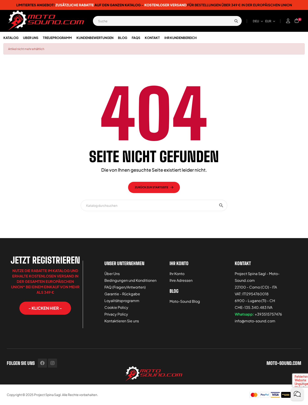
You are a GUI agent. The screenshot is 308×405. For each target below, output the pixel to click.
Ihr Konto (177, 273)
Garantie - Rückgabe (122, 293)
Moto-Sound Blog (185, 301)
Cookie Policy (116, 307)
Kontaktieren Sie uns (121, 321)
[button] (45, 308)
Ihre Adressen (181, 280)
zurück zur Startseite (151, 187)
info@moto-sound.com (255, 321)
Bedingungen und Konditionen (130, 280)
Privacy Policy (116, 314)
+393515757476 (268, 314)
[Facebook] (42, 363)
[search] (236, 21)
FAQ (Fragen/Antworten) (125, 287)
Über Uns (112, 273)
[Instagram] (52, 363)
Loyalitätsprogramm (121, 300)
